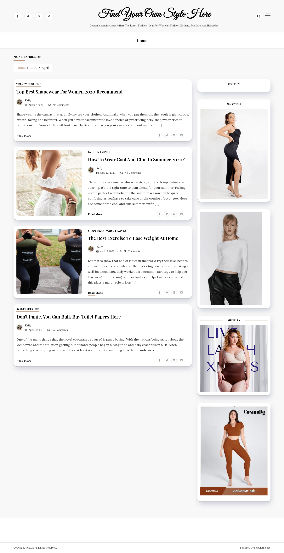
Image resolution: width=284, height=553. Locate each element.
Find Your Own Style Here (154, 14)
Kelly (28, 100)
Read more (23, 135)
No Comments (61, 105)
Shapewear (96, 230)
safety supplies (27, 309)
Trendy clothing (28, 84)
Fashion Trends (99, 152)
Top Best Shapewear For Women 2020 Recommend (69, 91)
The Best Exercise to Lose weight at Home (133, 238)
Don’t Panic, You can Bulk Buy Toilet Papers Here (68, 316)
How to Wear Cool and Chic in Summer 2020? (136, 159)
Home (142, 40)
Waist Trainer (116, 230)
